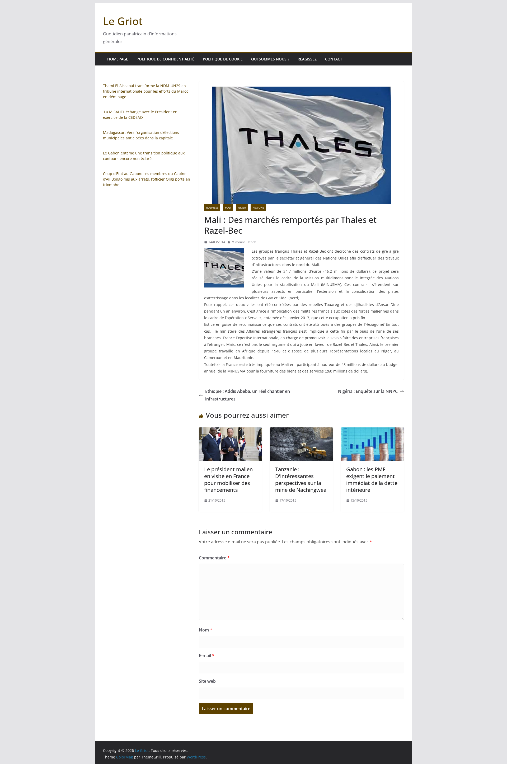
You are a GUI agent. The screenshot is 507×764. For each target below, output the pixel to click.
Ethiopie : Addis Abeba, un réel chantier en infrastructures (247, 395)
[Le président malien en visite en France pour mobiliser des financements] (230, 431)
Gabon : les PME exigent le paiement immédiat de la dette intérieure (371, 479)
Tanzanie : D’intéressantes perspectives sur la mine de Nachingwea (300, 479)
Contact (333, 59)
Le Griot (123, 21)
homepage (117, 59)
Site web (207, 681)
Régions (258, 207)
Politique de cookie (223, 59)
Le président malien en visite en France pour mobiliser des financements (228, 479)
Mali (228, 207)
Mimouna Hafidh (244, 242)
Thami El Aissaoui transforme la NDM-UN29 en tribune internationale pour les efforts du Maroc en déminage (145, 91)
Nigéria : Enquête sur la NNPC (368, 391)
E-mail (206, 655)
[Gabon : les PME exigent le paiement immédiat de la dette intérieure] (372, 431)
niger (242, 207)
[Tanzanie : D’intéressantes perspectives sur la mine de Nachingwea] (301, 431)
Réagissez (307, 59)
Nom (205, 630)
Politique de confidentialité (165, 59)
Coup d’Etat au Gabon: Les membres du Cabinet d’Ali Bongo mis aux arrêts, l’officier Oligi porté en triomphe (146, 179)
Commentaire (214, 558)
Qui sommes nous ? (270, 59)
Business (212, 207)
